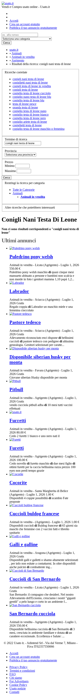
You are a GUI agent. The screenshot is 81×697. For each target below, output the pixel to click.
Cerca (6, 42)
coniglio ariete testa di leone (30, 121)
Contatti (14, 692)
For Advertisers (19, 681)
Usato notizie (17, 688)
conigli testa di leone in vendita (32, 86)
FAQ (12, 674)
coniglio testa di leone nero (29, 118)
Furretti (17, 420)
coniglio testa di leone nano (29, 111)
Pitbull (16, 389)
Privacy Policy (18, 667)
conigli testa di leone (25, 89)
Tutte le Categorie (24, 189)
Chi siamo (15, 677)
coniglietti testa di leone (27, 125)
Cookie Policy (18, 685)
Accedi (13, 20)
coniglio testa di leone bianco (31, 114)
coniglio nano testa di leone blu (32, 96)
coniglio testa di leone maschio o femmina (38, 128)
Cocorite (18, 482)
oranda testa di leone (25, 107)
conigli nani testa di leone (28, 79)
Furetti (16, 447)
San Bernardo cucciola (32, 613)
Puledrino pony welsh (31, 256)
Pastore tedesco (25, 322)
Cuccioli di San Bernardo (35, 579)
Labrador (19, 291)
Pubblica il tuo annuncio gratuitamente (33, 27)
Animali (18, 193)
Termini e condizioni (22, 670)
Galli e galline (23, 544)
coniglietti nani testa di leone (30, 82)
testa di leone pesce (24, 104)
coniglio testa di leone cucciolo (32, 93)
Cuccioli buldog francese (34, 513)
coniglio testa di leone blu (28, 100)
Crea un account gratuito (24, 24)
